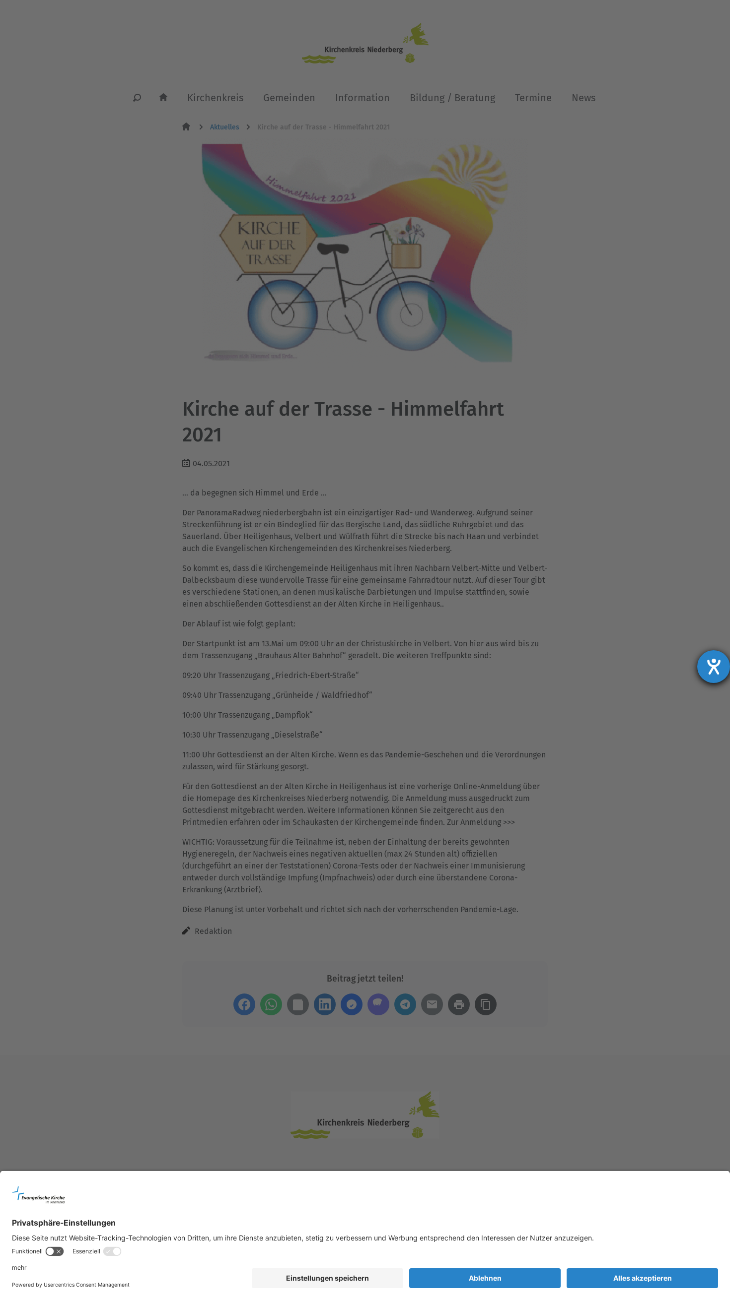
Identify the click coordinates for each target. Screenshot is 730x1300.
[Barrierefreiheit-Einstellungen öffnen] (713, 666)
